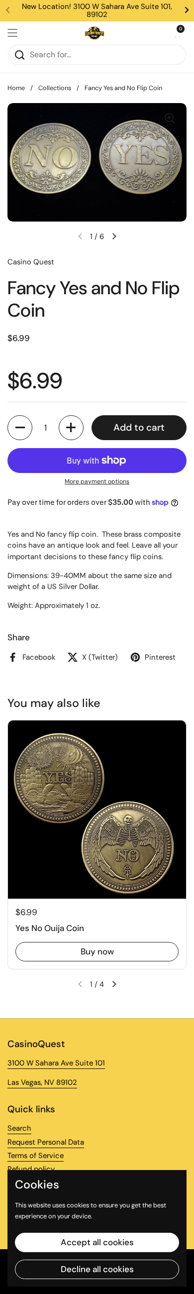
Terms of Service (35, 1156)
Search (19, 1128)
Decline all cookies (97, 1269)
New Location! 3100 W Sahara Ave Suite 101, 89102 (97, 10)
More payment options (97, 481)
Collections (54, 88)
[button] (177, 33)
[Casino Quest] (94, 33)
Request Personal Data (45, 1142)
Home (16, 88)
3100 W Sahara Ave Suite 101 (56, 1063)
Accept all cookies (97, 1242)
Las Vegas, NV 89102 (42, 1082)
